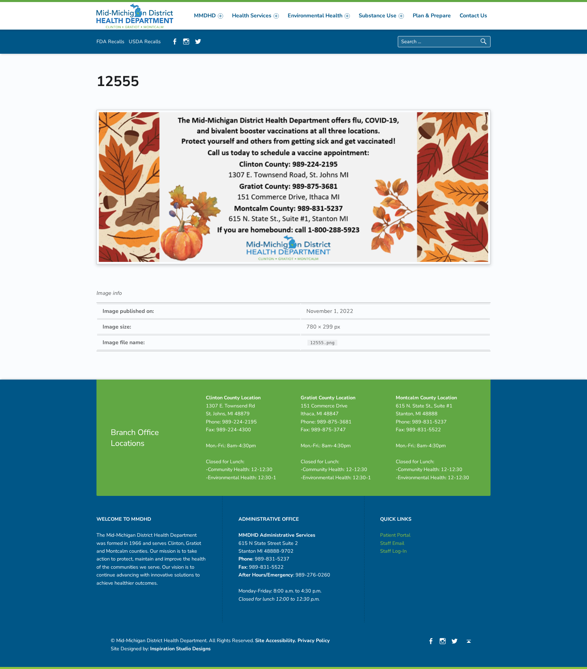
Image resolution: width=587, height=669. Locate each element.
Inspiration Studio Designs (180, 648)
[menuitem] (209, 15)
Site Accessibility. (275, 640)
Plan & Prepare (432, 15)
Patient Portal (395, 535)
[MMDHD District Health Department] (134, 15)
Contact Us (473, 15)
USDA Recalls (145, 41)
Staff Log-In (393, 551)
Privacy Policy (314, 640)
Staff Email (392, 543)
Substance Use (377, 15)
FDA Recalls (110, 41)
